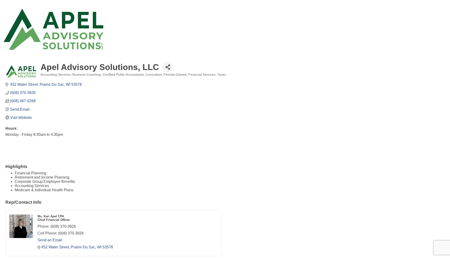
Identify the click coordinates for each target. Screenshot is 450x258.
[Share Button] (167, 67)
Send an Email (50, 240)
